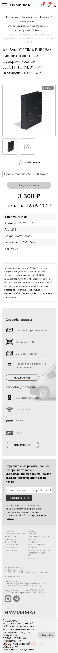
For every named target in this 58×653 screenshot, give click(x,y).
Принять (47, 635)
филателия (11, 547)
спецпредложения (15, 533)
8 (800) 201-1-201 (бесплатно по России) (26, 572)
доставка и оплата (38, 536)
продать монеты (37, 544)
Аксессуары (27, 21)
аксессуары (11, 550)
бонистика (10, 541)
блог (31, 555)
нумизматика (12, 539)
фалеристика (12, 544)
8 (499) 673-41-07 (14, 569)
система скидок (36, 552)
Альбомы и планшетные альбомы (27, 25)
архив (31, 530)
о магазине (34, 541)
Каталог (44, 16)
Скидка (9, 79)
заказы (32, 533)
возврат (32, 547)
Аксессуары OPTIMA (27, 30)
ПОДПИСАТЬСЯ (19, 498)
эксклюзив (10, 536)
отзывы (32, 539)
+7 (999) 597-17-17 (14, 567)
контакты (33, 558)
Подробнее (22, 377)
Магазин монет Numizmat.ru (20, 16)
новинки (9, 530)
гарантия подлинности (40, 550)
